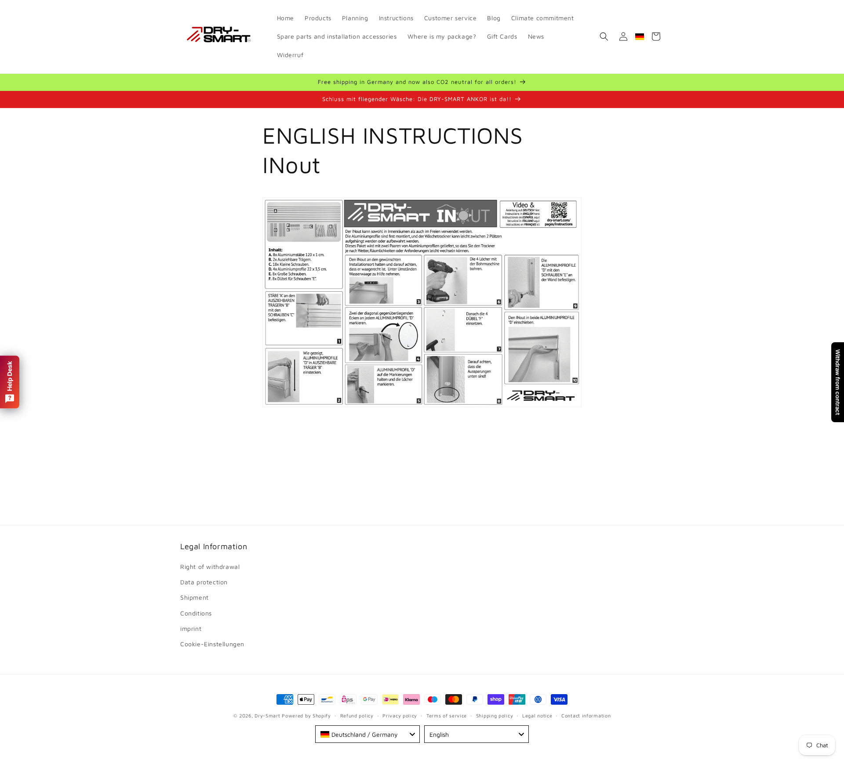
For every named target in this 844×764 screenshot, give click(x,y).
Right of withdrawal (210, 567)
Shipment (194, 597)
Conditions (196, 613)
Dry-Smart (267, 715)
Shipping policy (494, 715)
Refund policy (357, 715)
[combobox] (367, 734)
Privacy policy (399, 715)
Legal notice (537, 715)
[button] (604, 36)
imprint (190, 629)
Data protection (204, 582)
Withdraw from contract (837, 382)
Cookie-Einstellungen (212, 644)
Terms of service (446, 715)
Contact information (586, 715)
